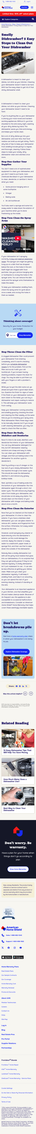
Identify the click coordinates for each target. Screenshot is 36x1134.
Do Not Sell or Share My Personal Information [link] (17, 1093)
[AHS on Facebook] (8, 948)
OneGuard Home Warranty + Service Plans (16, 1078)
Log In (28, 1)
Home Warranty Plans (10, 967)
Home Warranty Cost (8, 984)
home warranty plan (20, 636)
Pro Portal (5, 1039)
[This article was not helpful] (31, 694)
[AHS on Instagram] (14, 948)
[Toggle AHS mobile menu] (32, 7)
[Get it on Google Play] (18, 958)
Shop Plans (24, 7)
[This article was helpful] (25, 694)
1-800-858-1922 (18, 941)
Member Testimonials (8, 1002)
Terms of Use (5, 1102)
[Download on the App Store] (6, 958)
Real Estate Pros (8, 1034)
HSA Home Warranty (9, 1069)
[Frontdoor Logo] (11, 928)
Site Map (4, 1019)
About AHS (5, 998)
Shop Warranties (25, 335)
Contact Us (5, 1011)
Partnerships (6, 1048)
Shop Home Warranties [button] (18, 869)
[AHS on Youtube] (20, 948)
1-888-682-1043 (10, 1)
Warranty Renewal (7, 988)
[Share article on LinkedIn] (23, 686)
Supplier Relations (8, 1043)
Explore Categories (11, 19)
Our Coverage (6, 979)
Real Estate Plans (7, 971)
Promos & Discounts (8, 992)
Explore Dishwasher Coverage (16, 652)
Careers (4, 1007)
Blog (3, 1030)
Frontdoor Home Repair (9, 1065)
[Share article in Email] (17, 686)
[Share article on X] (26, 686)
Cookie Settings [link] (6, 1088)
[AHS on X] (2, 948)
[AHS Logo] (7, 7)
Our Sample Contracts (9, 975)
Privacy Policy (6, 1097)
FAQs (3, 1015)
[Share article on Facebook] (20, 686)
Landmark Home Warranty (10, 1074)
